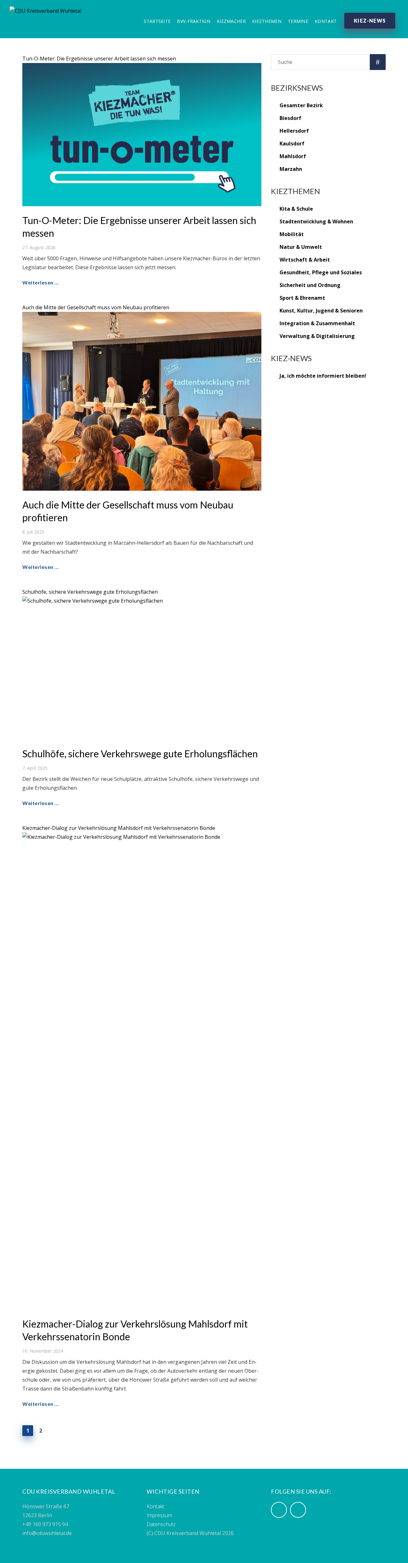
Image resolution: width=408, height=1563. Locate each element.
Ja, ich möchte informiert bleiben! (323, 375)
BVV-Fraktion (193, 21)
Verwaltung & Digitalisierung (317, 336)
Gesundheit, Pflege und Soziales (321, 272)
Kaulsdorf (292, 143)
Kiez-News (370, 21)
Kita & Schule (296, 208)
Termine (298, 21)
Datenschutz (161, 1524)
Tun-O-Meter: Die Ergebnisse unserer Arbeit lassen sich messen (99, 58)
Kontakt (326, 21)
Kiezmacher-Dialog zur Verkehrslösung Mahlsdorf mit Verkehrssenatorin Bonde (118, 827)
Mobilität (292, 234)
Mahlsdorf (293, 156)
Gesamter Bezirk (301, 105)
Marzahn (291, 168)
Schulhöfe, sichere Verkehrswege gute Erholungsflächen (90, 591)
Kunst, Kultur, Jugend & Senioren (321, 310)
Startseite (157, 21)
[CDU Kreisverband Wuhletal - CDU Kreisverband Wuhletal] (45, 9)
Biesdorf (290, 118)
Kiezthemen (266, 21)
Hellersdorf (294, 130)
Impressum (159, 1515)
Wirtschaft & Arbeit (305, 259)
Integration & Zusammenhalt (317, 323)
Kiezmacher (231, 21)
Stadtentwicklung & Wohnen (316, 221)
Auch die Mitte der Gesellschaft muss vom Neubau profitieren (95, 307)
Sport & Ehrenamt (302, 297)
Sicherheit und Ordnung (310, 285)
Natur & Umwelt (301, 246)
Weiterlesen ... (40, 282)
